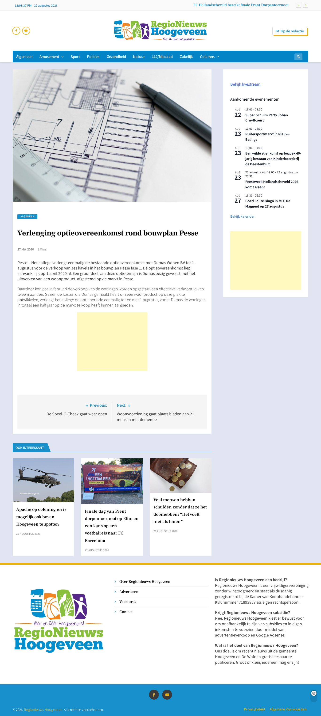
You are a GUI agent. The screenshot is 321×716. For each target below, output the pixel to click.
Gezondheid (116, 56)
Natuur (139, 56)
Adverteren (128, 591)
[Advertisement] (112, 341)
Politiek (93, 56)
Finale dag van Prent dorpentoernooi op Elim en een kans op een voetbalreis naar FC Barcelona (208, 8)
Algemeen (24, 56)
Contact (126, 611)
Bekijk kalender (242, 216)
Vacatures (127, 601)
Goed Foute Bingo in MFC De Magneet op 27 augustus (267, 203)
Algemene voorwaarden (288, 709)
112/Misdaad (162, 56)
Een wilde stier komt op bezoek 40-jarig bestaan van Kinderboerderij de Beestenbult (273, 158)
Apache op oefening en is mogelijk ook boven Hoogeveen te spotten (41, 517)
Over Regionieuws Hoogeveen (144, 581)
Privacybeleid (254, 709)
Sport (75, 56)
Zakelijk (186, 56)
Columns (207, 56)
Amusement (49, 56)
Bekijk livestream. (245, 84)
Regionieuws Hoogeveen (43, 709)
